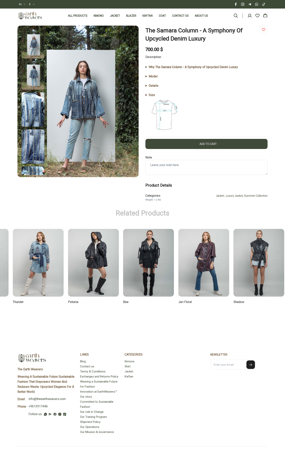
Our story (86, 396)
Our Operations (89, 427)
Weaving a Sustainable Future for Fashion (98, 384)
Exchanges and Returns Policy (99, 376)
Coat (162, 15)
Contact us (180, 15)
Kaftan (147, 15)
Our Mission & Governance (97, 432)
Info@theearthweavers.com (47, 399)
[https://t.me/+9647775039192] (50, 414)
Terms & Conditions (92, 371)
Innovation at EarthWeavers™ (98, 391)
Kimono (99, 15)
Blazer (131, 15)
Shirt (127, 366)
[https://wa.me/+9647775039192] (45, 414)
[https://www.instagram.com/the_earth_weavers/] (59, 414)
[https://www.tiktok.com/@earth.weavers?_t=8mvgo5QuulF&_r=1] (64, 414)
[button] (22, 4)
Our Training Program (93, 417)
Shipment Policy (90, 422)
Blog (83, 361)
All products (77, 15)
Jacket (115, 15)
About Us (201, 15)
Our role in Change (92, 412)
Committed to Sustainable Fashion (96, 404)
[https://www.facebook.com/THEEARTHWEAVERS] (55, 414)
